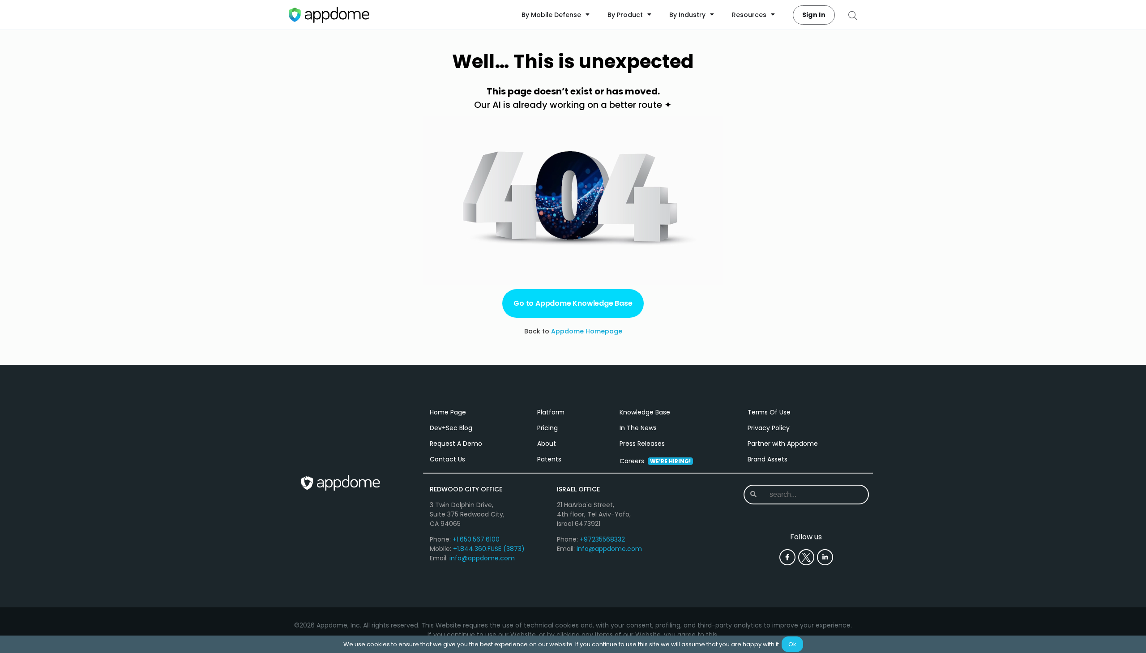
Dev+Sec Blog (451, 427)
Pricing (547, 427)
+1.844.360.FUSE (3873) (489, 548)
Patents (549, 459)
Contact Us (447, 459)
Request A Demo (456, 443)
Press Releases (642, 443)
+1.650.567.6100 (476, 539)
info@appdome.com (482, 558)
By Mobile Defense (551, 14)
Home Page (448, 412)
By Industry (687, 14)
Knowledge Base (645, 412)
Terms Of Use (769, 412)
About (546, 443)
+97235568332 (602, 539)
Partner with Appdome (783, 443)
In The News (638, 427)
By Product (625, 14)
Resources (749, 14)
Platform (550, 412)
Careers (655, 461)
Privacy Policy (769, 427)
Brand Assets (767, 459)
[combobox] (805, 495)
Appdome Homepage (586, 331)
